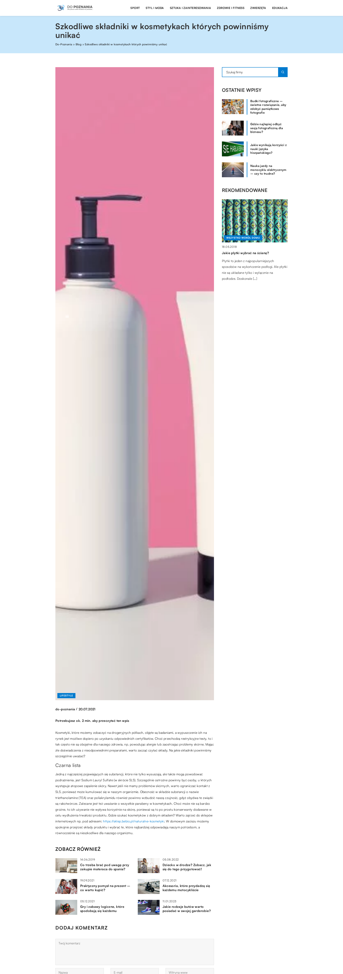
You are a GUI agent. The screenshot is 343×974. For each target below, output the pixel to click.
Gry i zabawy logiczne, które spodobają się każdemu (102, 909)
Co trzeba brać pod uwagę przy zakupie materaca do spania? (104, 867)
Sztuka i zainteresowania (190, 8)
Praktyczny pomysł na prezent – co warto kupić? (105, 888)
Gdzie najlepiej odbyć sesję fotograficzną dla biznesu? (266, 128)
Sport (135, 8)
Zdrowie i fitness (230, 8)
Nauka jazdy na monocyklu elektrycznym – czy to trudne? (268, 169)
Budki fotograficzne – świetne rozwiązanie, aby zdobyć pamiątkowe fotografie (268, 107)
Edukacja (280, 8)
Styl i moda (155, 8)
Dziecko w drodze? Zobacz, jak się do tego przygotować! (187, 867)
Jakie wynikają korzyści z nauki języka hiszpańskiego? (268, 149)
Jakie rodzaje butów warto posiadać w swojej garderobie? (187, 909)
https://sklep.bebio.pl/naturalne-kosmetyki (133, 821)
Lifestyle (66, 695)
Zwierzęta (258, 8)
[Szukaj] (283, 72)
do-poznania (65, 709)
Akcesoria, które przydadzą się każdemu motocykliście (186, 888)
